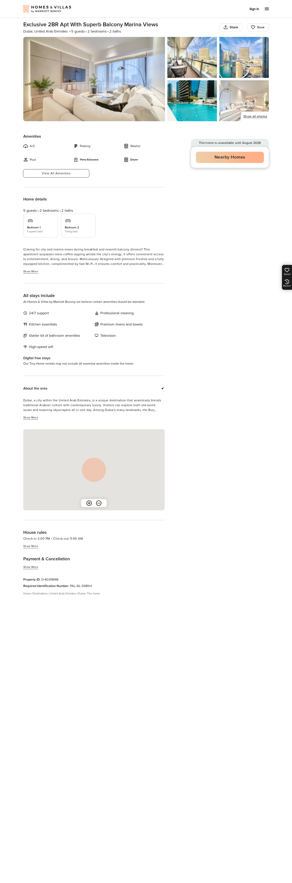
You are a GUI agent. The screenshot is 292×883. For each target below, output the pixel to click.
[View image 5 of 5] (244, 100)
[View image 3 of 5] (244, 57)
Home (27, 593)
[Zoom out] (99, 503)
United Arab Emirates (63, 593)
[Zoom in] (89, 503)
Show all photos (255, 116)
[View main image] (94, 79)
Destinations (40, 593)
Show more (30, 271)
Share (234, 27)
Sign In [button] (254, 9)
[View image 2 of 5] (192, 57)
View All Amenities (56, 173)
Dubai (81, 593)
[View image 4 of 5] (192, 100)
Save (261, 27)
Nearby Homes (230, 157)
